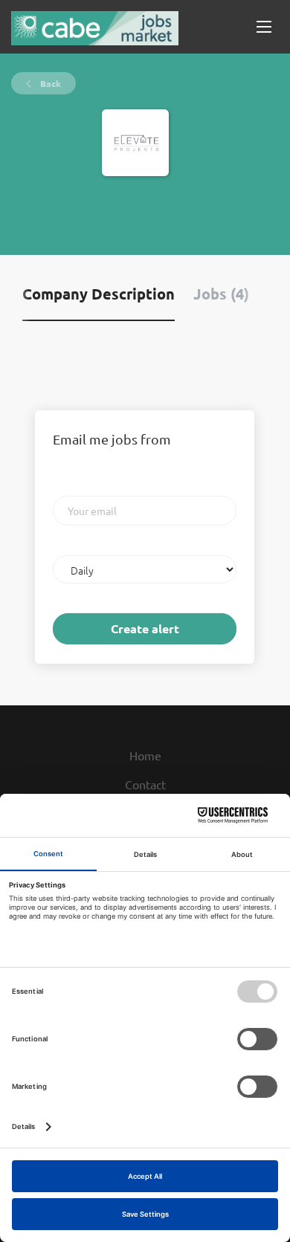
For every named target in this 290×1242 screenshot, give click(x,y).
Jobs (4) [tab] (221, 293)
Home (145, 755)
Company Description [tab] (98, 293)
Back (49, 83)
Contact (145, 784)
